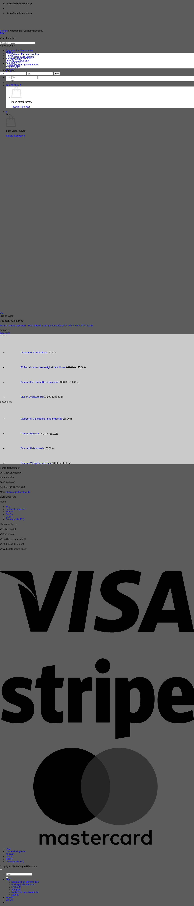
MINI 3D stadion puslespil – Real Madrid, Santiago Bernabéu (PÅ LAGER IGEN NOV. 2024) (46, 325)
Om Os (9, 514)
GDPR (9, 517)
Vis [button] (1, 313)
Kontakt (9, 511)
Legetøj (9, 55)
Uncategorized (13, 66)
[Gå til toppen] (1, 869)
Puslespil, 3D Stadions (17, 61)
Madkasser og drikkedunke (24, 64)
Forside (4, 31)
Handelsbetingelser (15, 509)
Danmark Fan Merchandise (25, 54)
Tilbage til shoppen (21, 107)
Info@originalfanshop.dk (17, 492)
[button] (13, 85)
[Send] (12, 80)
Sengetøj (10, 63)
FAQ (8, 506)
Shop (8, 879)
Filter (57, 73)
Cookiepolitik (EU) (15, 519)
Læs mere (5, 333)
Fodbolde (10, 53)
